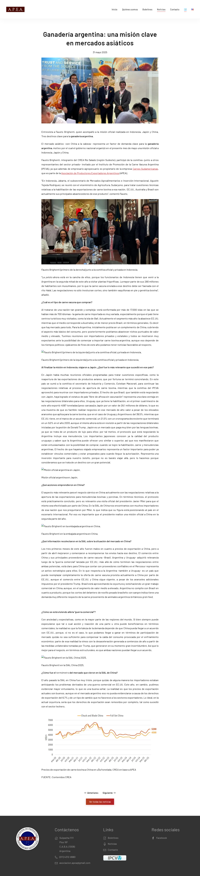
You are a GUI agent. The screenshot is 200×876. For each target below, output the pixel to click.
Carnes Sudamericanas (145, 168)
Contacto (174, 9)
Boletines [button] (147, 9)
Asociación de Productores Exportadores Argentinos (90, 173)
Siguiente (108, 792)
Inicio (115, 9)
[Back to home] (16, 9)
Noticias (161, 9)
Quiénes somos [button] (130, 9)
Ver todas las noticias (100, 801)
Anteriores (92, 792)
